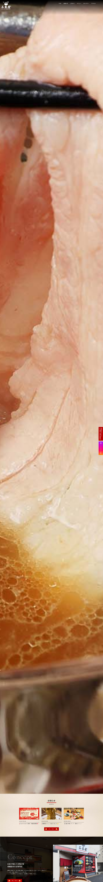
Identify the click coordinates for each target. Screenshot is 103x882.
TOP (60, 3)
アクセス (93, 3)
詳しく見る (51, 829)
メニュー (79, 3)
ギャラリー (86, 3)
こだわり (72, 3)
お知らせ (65, 3)
